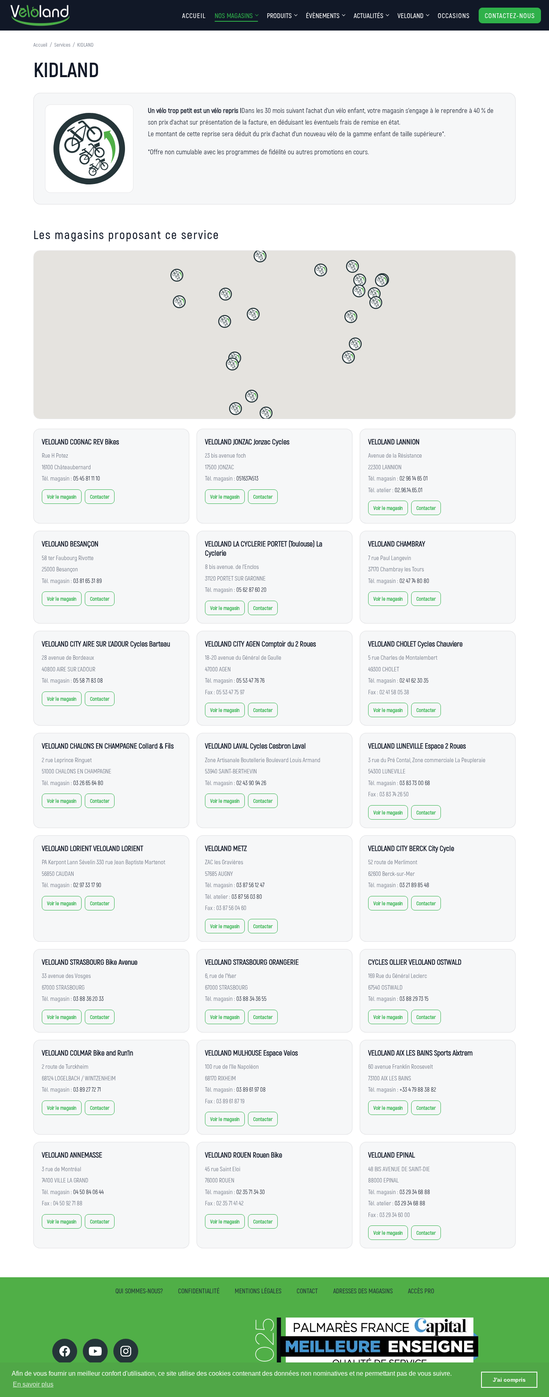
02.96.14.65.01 (408, 489)
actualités (368, 15)
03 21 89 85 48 (414, 884)
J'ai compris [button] (509, 1380)
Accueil (40, 44)
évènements (323, 15)
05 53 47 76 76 (250, 680)
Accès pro (421, 1291)
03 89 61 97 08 (251, 1089)
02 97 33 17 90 (87, 884)
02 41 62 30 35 (413, 680)
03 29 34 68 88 (414, 1191)
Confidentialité (198, 1291)
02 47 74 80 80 (414, 580)
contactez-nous (510, 15)
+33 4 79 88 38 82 (417, 1089)
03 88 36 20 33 (88, 998)
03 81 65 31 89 (87, 580)
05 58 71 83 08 (88, 680)
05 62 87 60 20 (251, 589)
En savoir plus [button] (33, 1384)
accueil (194, 15)
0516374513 (247, 478)
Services (62, 44)
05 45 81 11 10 (86, 478)
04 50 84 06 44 (88, 1191)
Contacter (99, 496)
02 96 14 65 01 (413, 478)
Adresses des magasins (363, 1291)
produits (279, 15)
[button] (232, 364)
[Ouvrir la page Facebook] (64, 1351)
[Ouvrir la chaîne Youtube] (95, 1351)
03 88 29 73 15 (413, 998)
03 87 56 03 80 (246, 896)
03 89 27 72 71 (87, 1089)
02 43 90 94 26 (251, 782)
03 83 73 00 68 (414, 782)
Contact (307, 1291)
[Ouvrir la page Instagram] (125, 1351)
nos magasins (234, 15)
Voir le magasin (61, 496)
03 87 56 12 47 (250, 884)
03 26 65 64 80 (88, 782)
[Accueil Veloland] (40, 15)
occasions (454, 15)
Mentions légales (258, 1291)
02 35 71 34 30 (250, 1191)
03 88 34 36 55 (251, 998)
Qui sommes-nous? (139, 1291)
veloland (410, 15)
